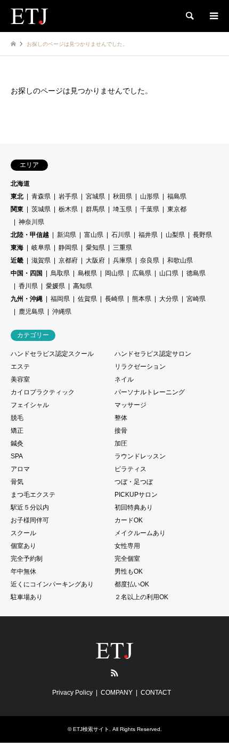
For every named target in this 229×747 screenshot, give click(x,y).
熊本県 (141, 299)
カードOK (128, 520)
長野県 (202, 235)
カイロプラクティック (43, 392)
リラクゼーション (140, 366)
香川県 (28, 286)
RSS (114, 673)
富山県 (93, 235)
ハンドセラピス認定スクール (52, 353)
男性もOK (128, 571)
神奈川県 (31, 222)
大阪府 (95, 260)
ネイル (124, 379)
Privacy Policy (72, 692)
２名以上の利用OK (141, 597)
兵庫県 (122, 260)
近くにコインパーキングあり (52, 584)
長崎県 (114, 299)
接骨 (120, 430)
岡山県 (114, 273)
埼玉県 (122, 209)
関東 (17, 209)
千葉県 (149, 209)
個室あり (23, 546)
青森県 (41, 196)
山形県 (149, 196)
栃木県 (68, 209)
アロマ (20, 469)
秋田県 (122, 196)
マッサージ (130, 405)
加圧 (120, 443)
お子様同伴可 (30, 520)
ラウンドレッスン (140, 456)
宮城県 (95, 196)
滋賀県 (41, 260)
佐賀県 (87, 299)
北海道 (20, 183)
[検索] (189, 16)
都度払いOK (131, 584)
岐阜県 (41, 247)
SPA (17, 456)
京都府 (68, 260)
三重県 (122, 247)
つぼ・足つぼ (133, 482)
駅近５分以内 (30, 507)
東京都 (176, 209)
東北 (17, 196)
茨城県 (41, 209)
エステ (20, 366)
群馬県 (95, 209)
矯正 (17, 430)
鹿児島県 (31, 311)
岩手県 (68, 196)
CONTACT (156, 692)
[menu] (213, 16)
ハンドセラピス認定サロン (152, 353)
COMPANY (117, 692)
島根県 (87, 273)
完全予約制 (27, 558)
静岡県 (68, 247)
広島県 (141, 273)
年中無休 (23, 571)
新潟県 (66, 235)
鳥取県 (60, 273)
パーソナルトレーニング (149, 392)
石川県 (120, 235)
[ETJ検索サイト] (29, 16)
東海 (17, 247)
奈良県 (149, 260)
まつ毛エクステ (33, 494)
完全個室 (127, 558)
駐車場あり (27, 597)
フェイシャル (30, 405)
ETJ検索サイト (91, 729)
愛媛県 (55, 286)
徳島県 (196, 273)
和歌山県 (180, 260)
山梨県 (175, 235)
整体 (120, 418)
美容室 (20, 379)
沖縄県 (61, 311)
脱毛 (17, 418)
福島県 (176, 196)
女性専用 (127, 546)
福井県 (148, 235)
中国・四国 (27, 273)
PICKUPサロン (136, 494)
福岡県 (60, 299)
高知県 (82, 286)
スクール (23, 533)
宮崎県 (196, 299)
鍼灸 (17, 443)
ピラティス (130, 469)
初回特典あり (133, 507)
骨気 (17, 482)
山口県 (168, 273)
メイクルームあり (140, 533)
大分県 (168, 299)
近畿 (17, 260)
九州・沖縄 (27, 299)
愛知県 (95, 247)
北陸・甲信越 (30, 235)
